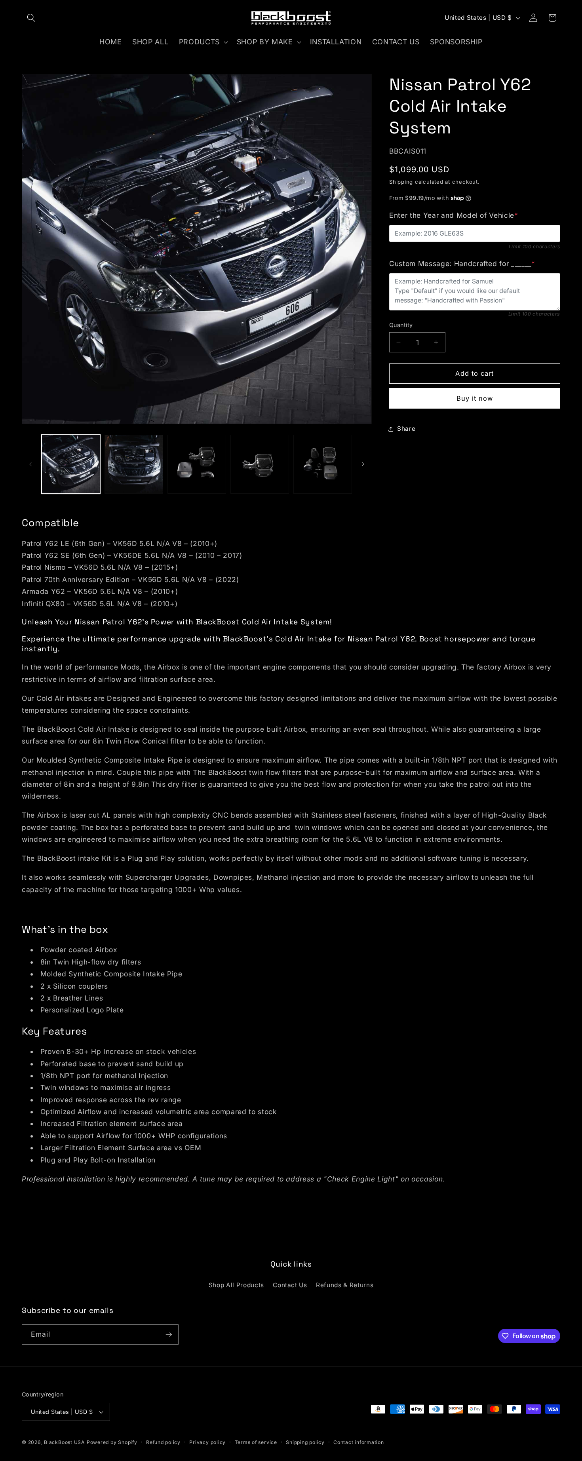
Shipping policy (305, 1442)
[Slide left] (30, 464)
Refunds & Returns (344, 1285)
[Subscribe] (168, 1334)
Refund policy (163, 1442)
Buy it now (474, 398)
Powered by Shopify (112, 1442)
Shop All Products (236, 1285)
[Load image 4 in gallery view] (259, 464)
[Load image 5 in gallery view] (322, 464)
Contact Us (290, 1285)
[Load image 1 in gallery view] (71, 464)
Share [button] (406, 428)
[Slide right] (363, 464)
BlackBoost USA (64, 1442)
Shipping (401, 182)
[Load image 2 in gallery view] (134, 464)
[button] (31, 17)
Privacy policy (207, 1442)
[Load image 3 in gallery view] (196, 464)
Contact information (358, 1442)
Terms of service (256, 1442)
